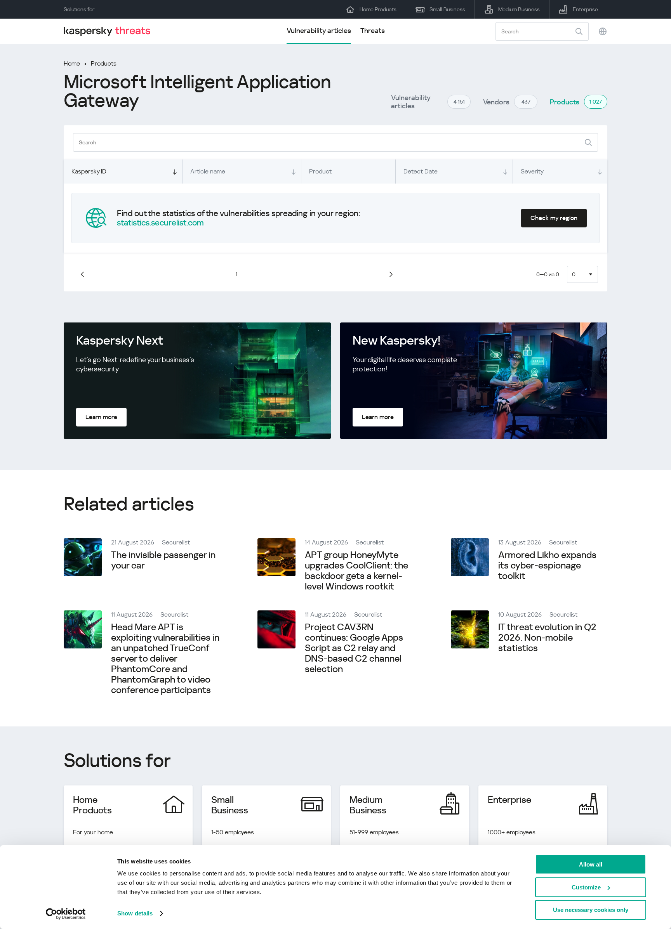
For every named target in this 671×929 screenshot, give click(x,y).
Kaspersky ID (88, 171)
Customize (586, 887)
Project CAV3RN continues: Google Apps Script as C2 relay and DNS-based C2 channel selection (354, 648)
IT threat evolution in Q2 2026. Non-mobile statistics (547, 637)
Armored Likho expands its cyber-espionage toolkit (547, 565)
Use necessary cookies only (590, 909)
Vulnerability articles (319, 30)
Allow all (590, 864)
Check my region (553, 218)
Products (103, 63)
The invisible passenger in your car (163, 560)
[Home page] (110, 31)
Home (72, 63)
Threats (372, 30)
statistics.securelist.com (160, 222)
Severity (532, 171)
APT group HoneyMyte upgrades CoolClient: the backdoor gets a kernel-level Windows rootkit (356, 570)
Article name (207, 171)
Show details (135, 913)
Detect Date (420, 171)
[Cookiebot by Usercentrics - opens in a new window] (66, 914)
